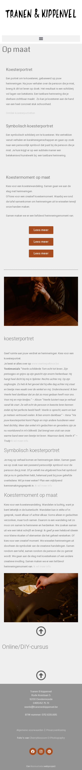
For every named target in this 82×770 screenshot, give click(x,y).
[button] (41, 38)
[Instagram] (41, 751)
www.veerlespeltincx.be (45, 363)
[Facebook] (32, 751)
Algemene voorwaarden (30, 730)
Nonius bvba (37, 766)
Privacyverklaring (56, 730)
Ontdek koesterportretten (20, 113)
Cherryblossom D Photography (47, 738)
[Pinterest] (49, 751)
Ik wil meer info (19, 440)
